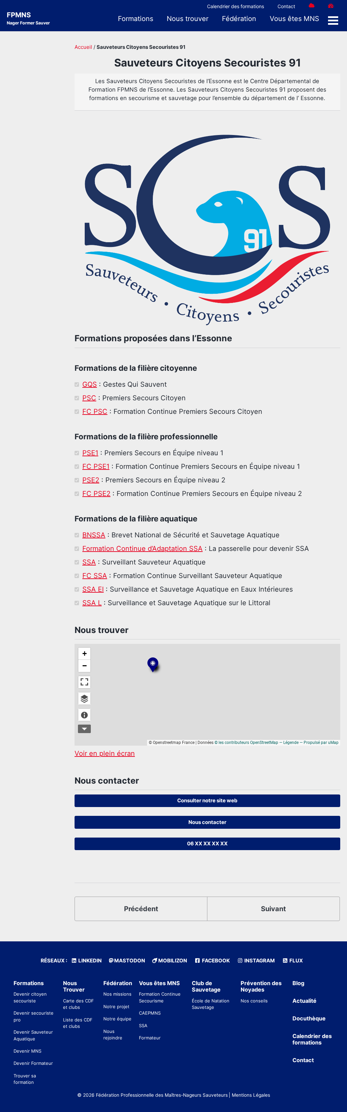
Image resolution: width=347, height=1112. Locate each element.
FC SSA (94, 576)
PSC (89, 398)
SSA (89, 562)
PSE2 (90, 480)
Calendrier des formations (235, 6)
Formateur (150, 1037)
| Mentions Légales (249, 1095)
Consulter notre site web (207, 800)
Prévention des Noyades (261, 986)
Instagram (259, 960)
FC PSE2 (96, 494)
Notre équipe (117, 1018)
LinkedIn (89, 960)
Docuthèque (309, 1018)
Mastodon (129, 960)
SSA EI (93, 589)
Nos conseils (254, 1000)
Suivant (273, 909)
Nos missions (117, 994)
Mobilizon (172, 960)
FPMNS (28, 18)
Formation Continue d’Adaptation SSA (142, 548)
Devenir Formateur (33, 1063)
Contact (286, 6)
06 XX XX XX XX (207, 843)
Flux (295, 960)
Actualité (304, 1000)
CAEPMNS (150, 1013)
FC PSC (94, 411)
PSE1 (90, 453)
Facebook (215, 960)
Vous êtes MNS (294, 19)
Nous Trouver (74, 986)
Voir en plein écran (105, 753)
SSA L (92, 603)
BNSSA (93, 535)
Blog (298, 983)
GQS (89, 384)
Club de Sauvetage (206, 986)
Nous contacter (207, 822)
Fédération (239, 19)
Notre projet (116, 1006)
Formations (135, 19)
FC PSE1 (95, 466)
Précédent (141, 909)
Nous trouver (187, 19)
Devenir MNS (27, 1051)
